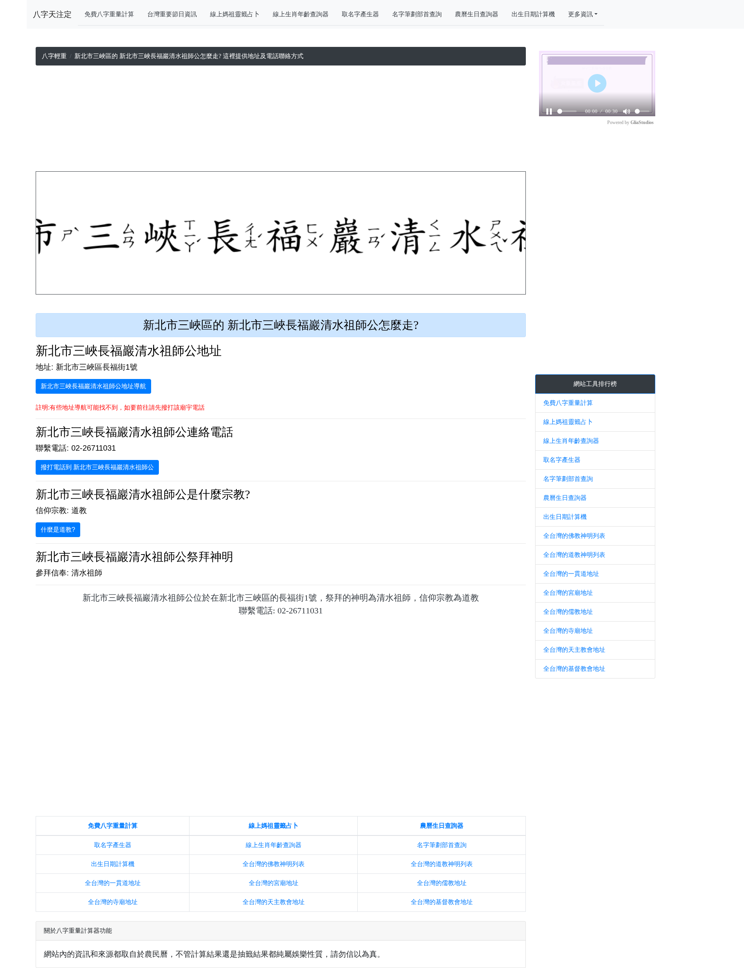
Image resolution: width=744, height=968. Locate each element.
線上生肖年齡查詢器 (301, 14)
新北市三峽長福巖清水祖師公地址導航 (93, 386)
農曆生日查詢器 (476, 14)
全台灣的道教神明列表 (442, 864)
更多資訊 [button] (580, 14)
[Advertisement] (281, 120)
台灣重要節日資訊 (172, 14)
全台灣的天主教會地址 (274, 902)
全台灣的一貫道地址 (113, 883)
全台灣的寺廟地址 (113, 902)
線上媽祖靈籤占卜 (235, 14)
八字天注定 (52, 14)
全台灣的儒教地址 (442, 883)
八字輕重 (54, 56)
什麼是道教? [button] (58, 529)
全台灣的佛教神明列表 (274, 864)
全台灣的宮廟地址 (273, 883)
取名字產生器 (360, 14)
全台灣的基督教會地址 (442, 902)
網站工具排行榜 (595, 384)
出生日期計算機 (533, 14)
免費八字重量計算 (109, 14)
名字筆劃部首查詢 (417, 14)
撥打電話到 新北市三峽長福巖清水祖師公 (97, 467)
